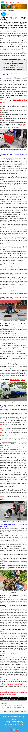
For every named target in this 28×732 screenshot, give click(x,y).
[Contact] (4, 14)
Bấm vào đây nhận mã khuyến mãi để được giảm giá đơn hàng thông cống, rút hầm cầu (13, 698)
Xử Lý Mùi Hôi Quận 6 (19, 705)
